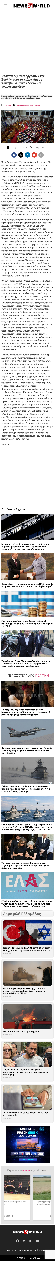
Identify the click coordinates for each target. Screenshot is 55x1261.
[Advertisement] (27, 42)
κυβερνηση (25, 105)
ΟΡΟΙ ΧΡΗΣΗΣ (12, 1250)
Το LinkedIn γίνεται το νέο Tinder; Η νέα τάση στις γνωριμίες (26, 1113)
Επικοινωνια (43, 1250)
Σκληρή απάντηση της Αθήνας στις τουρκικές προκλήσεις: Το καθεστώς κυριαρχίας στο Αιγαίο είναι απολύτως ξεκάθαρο (26, 789)
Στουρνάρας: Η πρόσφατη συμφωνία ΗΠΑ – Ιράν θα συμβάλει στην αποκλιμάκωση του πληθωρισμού (27, 585)
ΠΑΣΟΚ (31, 105)
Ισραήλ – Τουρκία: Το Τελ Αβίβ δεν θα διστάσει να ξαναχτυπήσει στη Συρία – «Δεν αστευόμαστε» (27, 949)
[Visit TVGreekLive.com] (28, 1144)
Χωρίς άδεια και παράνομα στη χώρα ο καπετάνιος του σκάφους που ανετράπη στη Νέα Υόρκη (25, 1072)
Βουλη (19, 105)
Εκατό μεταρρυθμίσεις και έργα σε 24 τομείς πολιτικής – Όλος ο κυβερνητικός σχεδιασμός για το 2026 (27, 624)
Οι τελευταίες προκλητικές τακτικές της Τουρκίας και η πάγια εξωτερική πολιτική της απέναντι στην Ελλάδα (27, 750)
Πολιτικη (8, 105)
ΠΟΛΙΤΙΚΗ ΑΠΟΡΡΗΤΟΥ (27, 1250)
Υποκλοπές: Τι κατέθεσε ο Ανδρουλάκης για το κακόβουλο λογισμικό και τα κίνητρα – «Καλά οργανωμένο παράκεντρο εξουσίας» (25, 663)
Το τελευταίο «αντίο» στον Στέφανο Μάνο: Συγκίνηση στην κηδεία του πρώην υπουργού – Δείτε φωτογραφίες (25, 865)
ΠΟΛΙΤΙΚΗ (37, 105)
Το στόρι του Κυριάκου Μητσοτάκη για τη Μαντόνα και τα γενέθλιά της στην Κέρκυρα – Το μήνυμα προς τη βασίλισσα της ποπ (26, 712)
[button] (14, 155)
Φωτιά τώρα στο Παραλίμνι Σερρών (21, 1031)
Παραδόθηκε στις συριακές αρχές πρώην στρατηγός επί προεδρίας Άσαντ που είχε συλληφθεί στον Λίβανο (24, 991)
